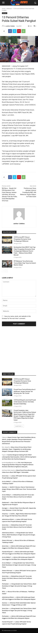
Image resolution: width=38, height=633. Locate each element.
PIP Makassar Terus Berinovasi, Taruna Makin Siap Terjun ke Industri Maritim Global (25, 263)
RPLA (3, 591)
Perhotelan (5, 584)
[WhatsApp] (23, 31)
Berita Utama (6, 242)
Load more (18, 426)
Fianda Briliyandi (7, 551)
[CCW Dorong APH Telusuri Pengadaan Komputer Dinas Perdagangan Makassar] (7, 240)
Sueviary (4, 487)
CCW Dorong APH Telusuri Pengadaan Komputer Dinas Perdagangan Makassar (22, 239)
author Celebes (10, 26)
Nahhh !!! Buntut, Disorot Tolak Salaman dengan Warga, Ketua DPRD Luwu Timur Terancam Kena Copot (19, 489)
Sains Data (5, 476)
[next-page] (6, 271)
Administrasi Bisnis (8, 519)
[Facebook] (10, 31)
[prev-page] (3, 271)
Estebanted (5, 502)
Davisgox (5, 508)
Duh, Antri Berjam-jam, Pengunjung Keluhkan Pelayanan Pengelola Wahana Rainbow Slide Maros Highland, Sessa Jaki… (17, 465)
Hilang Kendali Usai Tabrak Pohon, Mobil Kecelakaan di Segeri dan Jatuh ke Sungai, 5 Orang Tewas (18, 535)
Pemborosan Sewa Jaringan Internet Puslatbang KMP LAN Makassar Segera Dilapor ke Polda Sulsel (28, 192)
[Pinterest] (19, 31)
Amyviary (5, 514)
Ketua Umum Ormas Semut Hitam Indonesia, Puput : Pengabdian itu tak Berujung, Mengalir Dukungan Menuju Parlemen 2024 (16, 449)
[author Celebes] (3, 26)
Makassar (9, 8)
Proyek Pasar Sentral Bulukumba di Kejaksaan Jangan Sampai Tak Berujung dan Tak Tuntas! (24, 391)
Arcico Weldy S (6, 481)
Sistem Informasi (7, 540)
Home (3, 8)
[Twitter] (14, 31)
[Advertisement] (19, 348)
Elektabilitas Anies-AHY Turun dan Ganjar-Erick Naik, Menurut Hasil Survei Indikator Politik (18, 497)
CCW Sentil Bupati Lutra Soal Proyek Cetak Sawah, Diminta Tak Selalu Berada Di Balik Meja (25, 402)
